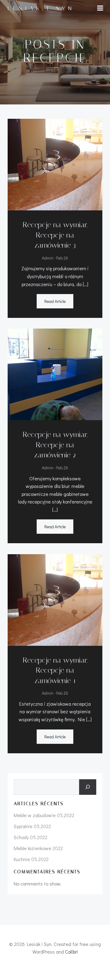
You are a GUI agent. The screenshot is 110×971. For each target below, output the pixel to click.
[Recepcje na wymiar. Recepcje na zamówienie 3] (55, 164)
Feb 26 (62, 258)
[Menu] (100, 8)
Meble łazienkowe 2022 (38, 848)
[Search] (87, 787)
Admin (47, 258)
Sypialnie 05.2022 (32, 826)
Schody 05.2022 (30, 837)
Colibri (71, 951)
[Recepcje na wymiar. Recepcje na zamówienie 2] (55, 373)
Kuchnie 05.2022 (31, 859)
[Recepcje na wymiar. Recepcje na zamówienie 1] (55, 599)
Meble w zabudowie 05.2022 (44, 815)
